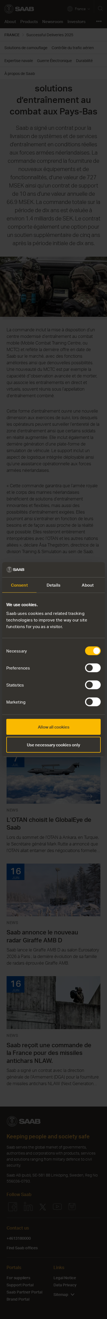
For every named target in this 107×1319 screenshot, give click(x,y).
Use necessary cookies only (53, 744)
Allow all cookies (53, 726)
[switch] (93, 667)
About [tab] (88, 585)
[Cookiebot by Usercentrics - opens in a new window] (77, 569)
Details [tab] (53, 585)
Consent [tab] (19, 585)
